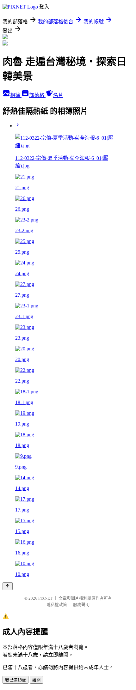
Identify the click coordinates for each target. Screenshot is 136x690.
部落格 (37, 95)
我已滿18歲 (15, 680)
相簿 (16, 95)
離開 (36, 680)
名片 (58, 95)
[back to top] (8, 586)
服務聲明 (81, 604)
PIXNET (45, 598)
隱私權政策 (56, 604)
